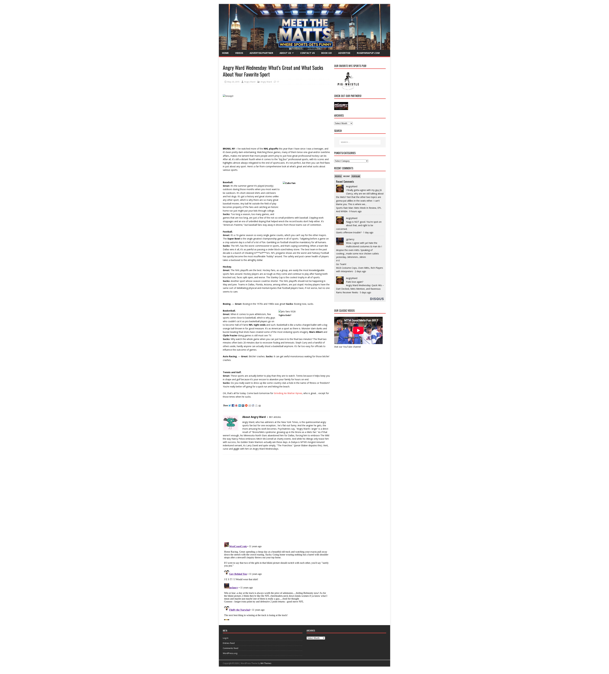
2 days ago (360, 271)
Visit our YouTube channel (347, 346)
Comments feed (230, 648)
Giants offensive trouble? (348, 232)
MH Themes (266, 663)
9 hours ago (355, 211)
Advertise (344, 52)
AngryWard (351, 186)
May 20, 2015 (233, 81)
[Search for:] (360, 142)
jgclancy (350, 239)
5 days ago (365, 292)
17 (278, 81)
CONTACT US (307, 52)
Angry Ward (249, 81)
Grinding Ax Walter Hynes (288, 393)
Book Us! (326, 52)
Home (225, 52)
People (338, 176)
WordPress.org (230, 653)
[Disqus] (276, 498)
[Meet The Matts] (304, 47)
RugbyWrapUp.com (368, 52)
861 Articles (275, 416)
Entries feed (229, 643)
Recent (346, 176)
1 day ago (368, 232)
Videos (239, 52)
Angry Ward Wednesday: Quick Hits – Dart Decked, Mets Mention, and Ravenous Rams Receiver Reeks (360, 289)
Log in (225, 638)
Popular (356, 176)
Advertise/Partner (261, 52)
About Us (285, 52)
